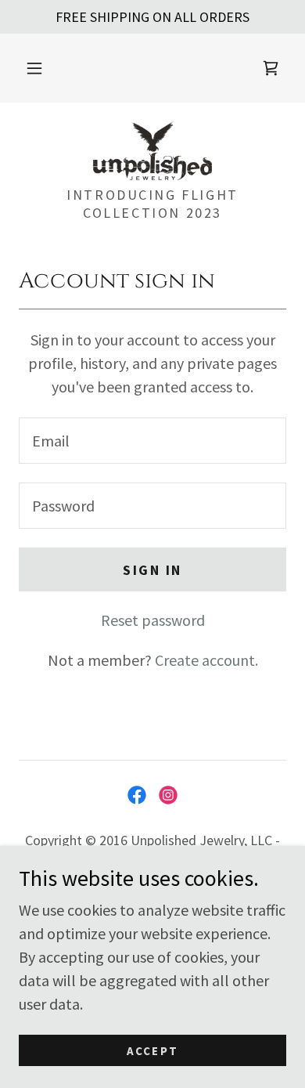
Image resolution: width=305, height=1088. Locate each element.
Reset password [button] (153, 620)
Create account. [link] (206, 660)
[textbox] (152, 440)
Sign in (152, 570)
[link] (270, 68)
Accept (152, 1050)
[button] (34, 68)
